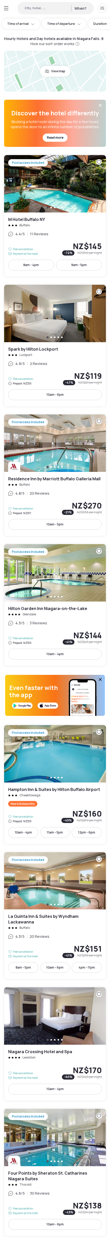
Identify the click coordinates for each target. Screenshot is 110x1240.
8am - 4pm (31, 265)
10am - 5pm (55, 524)
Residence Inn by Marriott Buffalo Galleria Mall (55, 475)
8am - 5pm (23, 967)
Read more (55, 137)
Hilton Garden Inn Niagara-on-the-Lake (55, 605)
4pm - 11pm (87, 967)
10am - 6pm (55, 394)
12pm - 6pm (86, 832)
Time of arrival (18, 24)
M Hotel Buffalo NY (55, 216)
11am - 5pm (55, 832)
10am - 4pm (55, 654)
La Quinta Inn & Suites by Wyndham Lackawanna (55, 915)
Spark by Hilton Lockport (55, 345)
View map (58, 71)
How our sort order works (52, 43)
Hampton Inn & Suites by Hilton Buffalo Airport (55, 784)
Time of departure (61, 24)
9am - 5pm (79, 265)
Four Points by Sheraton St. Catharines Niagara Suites (55, 1172)
